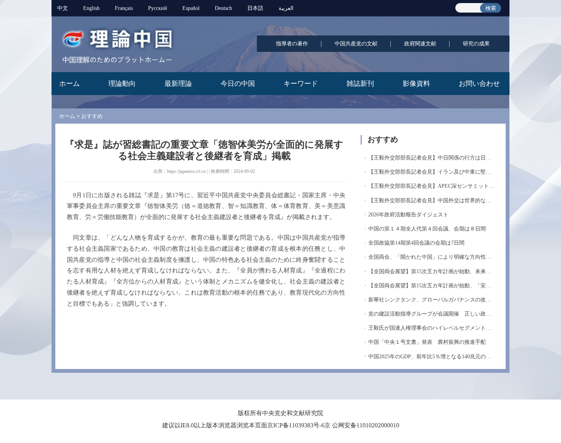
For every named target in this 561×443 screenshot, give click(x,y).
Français (124, 8)
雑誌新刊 (360, 83)
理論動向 (122, 83)
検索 (490, 8)
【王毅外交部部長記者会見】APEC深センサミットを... (433, 186)
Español (191, 8)
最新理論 (178, 83)
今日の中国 (238, 83)
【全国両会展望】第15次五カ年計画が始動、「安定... (432, 285)
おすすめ (92, 116)
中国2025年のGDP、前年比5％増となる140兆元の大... (432, 356)
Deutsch (223, 8)
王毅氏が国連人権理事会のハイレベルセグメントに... (432, 328)
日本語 (255, 8)
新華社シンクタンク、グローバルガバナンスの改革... (432, 300)
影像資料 (416, 83)
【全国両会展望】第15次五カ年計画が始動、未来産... (432, 271)
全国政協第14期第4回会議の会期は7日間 (416, 243)
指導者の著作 (292, 44)
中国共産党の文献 (356, 44)
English (91, 8)
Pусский (157, 8)
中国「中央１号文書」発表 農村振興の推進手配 (427, 342)
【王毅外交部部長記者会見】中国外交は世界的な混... (432, 200)
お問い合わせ (479, 83)
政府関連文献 (420, 44)
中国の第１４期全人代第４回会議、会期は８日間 (427, 229)
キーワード (301, 83)
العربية (286, 8)
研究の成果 (476, 44)
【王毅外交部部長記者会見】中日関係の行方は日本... (432, 158)
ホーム (69, 83)
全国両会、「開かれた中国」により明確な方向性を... (432, 257)
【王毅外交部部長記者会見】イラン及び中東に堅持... (432, 172)
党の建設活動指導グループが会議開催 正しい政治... (432, 314)
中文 (62, 8)
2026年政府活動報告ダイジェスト (408, 214)
